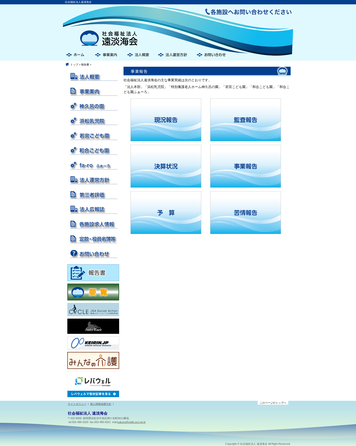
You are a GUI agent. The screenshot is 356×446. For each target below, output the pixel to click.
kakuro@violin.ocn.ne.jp (131, 422)
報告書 (85, 64)
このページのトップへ (273, 402)
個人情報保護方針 (100, 403)
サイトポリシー (77, 403)
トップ (74, 64)
